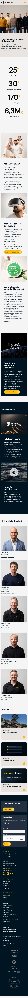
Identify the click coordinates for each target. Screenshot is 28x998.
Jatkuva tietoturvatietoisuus (9, 914)
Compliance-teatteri (8, 760)
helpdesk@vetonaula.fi (8, 863)
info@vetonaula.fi (7, 856)
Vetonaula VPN (6, 942)
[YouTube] (11, 873)
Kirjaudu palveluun (7, 870)
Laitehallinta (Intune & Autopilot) (10, 919)
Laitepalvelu (5, 918)
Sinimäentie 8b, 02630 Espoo (10, 853)
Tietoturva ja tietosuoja (8, 894)
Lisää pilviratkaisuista (11, 392)
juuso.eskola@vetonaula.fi (8, 593)
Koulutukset (5, 916)
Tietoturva (5, 934)
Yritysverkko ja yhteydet (8, 943)
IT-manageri (6, 912)
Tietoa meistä (6, 885)
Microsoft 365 (6, 927)
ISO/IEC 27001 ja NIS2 (8, 910)
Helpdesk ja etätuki (7, 909)
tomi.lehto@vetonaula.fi (7, 557)
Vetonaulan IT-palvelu (8, 880)
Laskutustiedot (6, 895)
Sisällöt (4, 945)
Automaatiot (6, 907)
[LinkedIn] (8, 873)
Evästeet (5, 897)
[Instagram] (4, 873)
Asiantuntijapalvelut (7, 905)
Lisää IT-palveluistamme (12, 252)
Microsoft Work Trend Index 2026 (12, 786)
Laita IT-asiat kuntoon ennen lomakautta (11, 733)
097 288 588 (6, 861)
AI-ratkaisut (5, 903)
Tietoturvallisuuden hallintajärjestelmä (12, 936)
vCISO (4, 938)
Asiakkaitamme (6, 881)
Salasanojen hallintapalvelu (9, 931)
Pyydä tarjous (7, 809)
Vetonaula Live (6, 868)
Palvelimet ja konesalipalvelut (10, 929)
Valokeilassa (5, 883)
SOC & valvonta (6, 933)
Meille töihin (5, 887)
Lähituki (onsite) (6, 921)
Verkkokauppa (6, 940)
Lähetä (5, 844)
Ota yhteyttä (6, 888)
